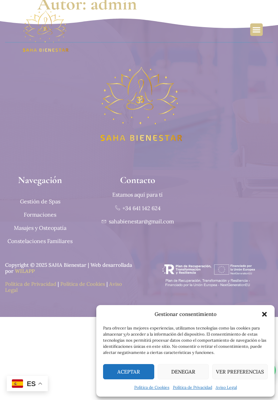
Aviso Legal (226, 387)
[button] (264, 314)
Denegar (183, 371)
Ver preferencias (240, 371)
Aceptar (128, 371)
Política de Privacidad (192, 387)
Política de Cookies (152, 387)
